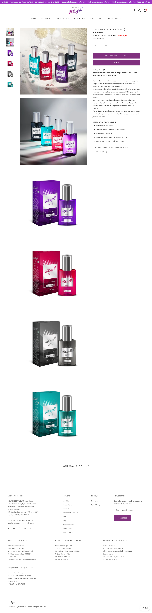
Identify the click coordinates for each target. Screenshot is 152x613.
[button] (98, 32)
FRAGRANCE (46, 18)
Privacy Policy (67, 505)
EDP (92, 18)
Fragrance (94, 501)
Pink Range (80, 18)
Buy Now (116, 63)
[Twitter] (103, 152)
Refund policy (67, 528)
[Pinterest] (106, 152)
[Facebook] (100, 152)
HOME (34, 18)
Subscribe (122, 518)
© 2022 (12, 607)
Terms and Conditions (70, 512)
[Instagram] (19, 528)
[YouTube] (30, 528)
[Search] (139, 10)
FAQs (64, 516)
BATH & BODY (63, 18)
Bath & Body (95, 505)
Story (64, 520)
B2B (100, 18)
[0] (145, 10)
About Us (66, 501)
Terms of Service (68, 524)
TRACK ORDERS (114, 18)
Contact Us (66, 509)
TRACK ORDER (68, 532)
